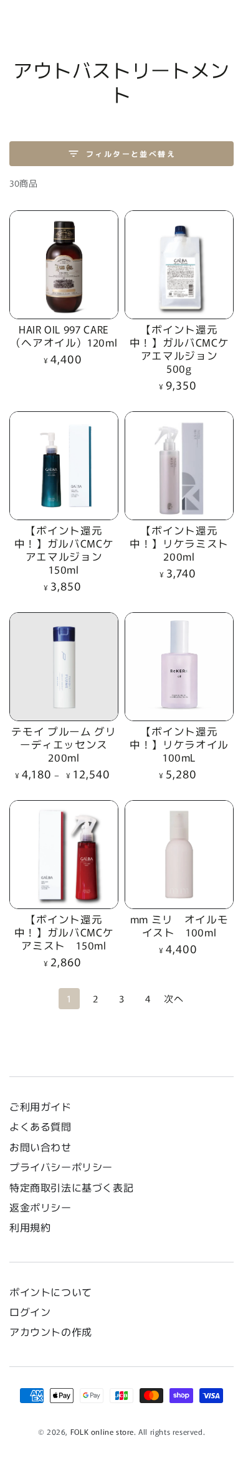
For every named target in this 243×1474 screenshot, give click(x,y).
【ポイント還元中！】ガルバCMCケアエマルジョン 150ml (64, 550)
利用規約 (29, 1227)
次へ (173, 998)
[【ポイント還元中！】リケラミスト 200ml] (179, 466)
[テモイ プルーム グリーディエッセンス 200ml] (64, 667)
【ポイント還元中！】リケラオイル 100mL (185, 744)
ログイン (29, 1311)
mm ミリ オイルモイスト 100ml (179, 926)
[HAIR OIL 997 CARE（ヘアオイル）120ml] (64, 265)
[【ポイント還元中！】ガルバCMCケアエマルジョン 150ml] (64, 466)
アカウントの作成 (50, 1331)
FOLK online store (102, 1431)
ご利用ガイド (40, 1106)
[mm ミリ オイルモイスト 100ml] (179, 854)
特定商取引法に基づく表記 (71, 1187)
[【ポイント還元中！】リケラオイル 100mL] (179, 667)
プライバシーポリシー (61, 1166)
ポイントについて (50, 1291)
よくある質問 (40, 1126)
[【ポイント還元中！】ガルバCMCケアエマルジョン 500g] (179, 265)
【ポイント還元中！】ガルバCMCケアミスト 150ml (64, 932)
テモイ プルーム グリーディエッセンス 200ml (64, 744)
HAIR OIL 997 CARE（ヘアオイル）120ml (64, 336)
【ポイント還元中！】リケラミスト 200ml (179, 543)
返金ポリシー (40, 1207)
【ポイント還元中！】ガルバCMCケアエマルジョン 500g (179, 349)
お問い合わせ (45, 1146)
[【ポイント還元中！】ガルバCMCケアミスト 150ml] (64, 854)
